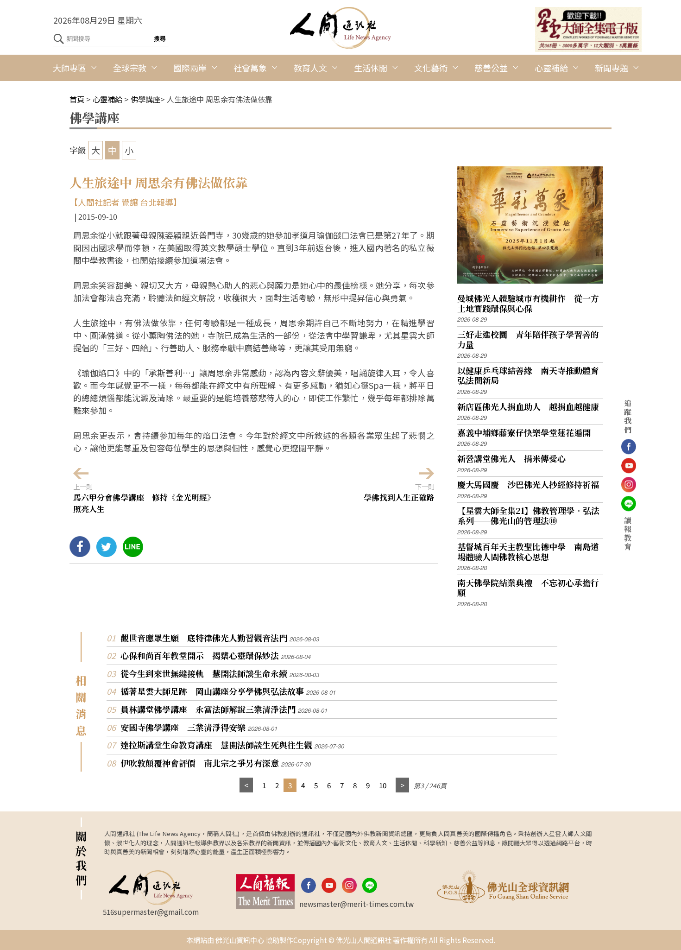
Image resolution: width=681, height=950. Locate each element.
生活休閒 (370, 68)
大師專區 (69, 68)
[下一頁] (402, 785)
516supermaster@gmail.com (151, 911)
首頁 (76, 99)
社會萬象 (250, 68)
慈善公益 (491, 68)
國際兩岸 (190, 68)
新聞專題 (611, 68)
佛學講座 (145, 99)
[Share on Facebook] (79, 553)
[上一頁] (246, 785)
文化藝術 (431, 68)
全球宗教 (129, 68)
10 (382, 785)
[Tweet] (106, 553)
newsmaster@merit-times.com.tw (356, 904)
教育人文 (310, 68)
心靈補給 (551, 68)
